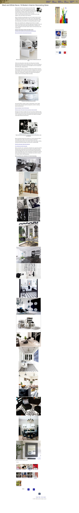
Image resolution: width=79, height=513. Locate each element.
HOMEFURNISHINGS (54, 2)
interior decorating (35, 478)
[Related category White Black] (24, 466)
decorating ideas (24, 477)
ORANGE (58, 17)
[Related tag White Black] (29, 466)
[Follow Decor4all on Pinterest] (34, 489)
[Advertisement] (39, 507)
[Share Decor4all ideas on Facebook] (60, 53)
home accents (30, 477)
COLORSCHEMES (58, 22)
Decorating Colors (18, 469)
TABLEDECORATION (66, 2)
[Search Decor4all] (77, 2)
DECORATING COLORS (57, 7)
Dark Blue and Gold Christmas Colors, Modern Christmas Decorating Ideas (58, 36)
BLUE (57, 12)
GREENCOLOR (57, 11)
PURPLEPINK (57, 14)
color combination (35, 469)
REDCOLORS (58, 16)
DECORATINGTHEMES (72, 2)
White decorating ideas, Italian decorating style (22, 144)
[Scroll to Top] (39, 493)
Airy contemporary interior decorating (21, 146)
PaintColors (65, 8)
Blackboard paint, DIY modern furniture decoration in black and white (26, 109)
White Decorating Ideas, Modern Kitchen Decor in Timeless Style (63, 36)
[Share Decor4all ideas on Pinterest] (65, 53)
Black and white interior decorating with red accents (23, 32)
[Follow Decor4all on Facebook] (29, 489)
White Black (24, 469)
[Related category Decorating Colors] (18, 466)
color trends (18, 477)
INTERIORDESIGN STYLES (60, 2)
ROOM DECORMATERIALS (48, 2)
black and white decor (30, 470)
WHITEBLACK (57, 9)
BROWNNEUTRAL (58, 21)
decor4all (5, 1)
